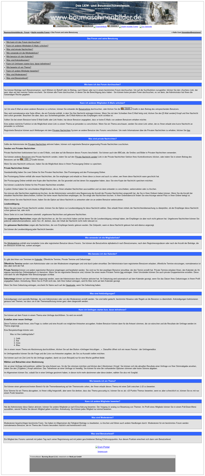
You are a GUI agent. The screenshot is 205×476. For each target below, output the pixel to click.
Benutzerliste (84, 109)
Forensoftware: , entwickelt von (55, 457)
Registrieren (195, 32)
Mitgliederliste (14, 243)
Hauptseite (70, 285)
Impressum (102, 451)
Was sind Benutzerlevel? (17, 78)
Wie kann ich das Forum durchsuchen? (23, 42)
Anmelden (186, 32)
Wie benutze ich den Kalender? (19, 56)
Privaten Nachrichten (61, 130)
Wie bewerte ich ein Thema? (18, 67)
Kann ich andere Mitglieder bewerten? (22, 71)
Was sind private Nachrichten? (19, 49)
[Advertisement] (102, 465)
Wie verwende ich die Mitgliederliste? (22, 53)
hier (188, 130)
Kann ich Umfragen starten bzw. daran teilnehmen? (28, 64)
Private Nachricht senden (86, 157)
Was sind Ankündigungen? (17, 60)
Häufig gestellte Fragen (40, 32)
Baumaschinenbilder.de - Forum (16, 32)
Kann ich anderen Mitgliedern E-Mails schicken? (27, 46)
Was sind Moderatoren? (16, 74)
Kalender (38, 259)
